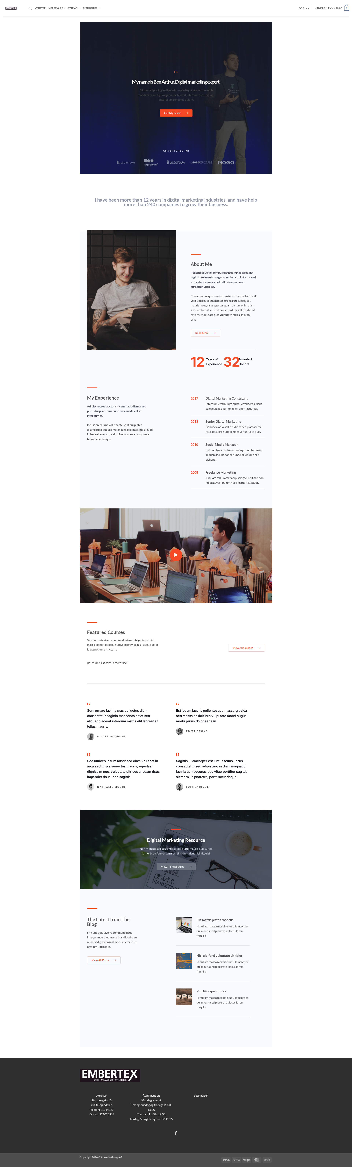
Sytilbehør (90, 8)
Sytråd (73, 8)
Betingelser (201, 1095)
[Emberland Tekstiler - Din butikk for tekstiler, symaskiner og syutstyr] (13, 8)
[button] (303, 8)
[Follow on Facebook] (176, 1133)
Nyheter (40, 8)
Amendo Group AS (111, 1157)
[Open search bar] (30, 8)
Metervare (55, 8)
